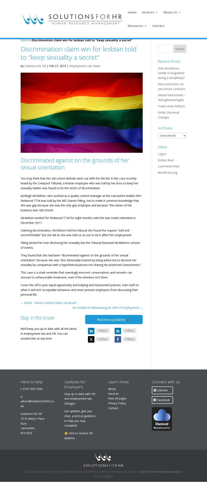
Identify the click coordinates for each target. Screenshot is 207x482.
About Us (170, 12)
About (112, 389)
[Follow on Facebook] (118, 339)
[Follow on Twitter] (91, 339)
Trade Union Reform (171, 106)
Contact (158, 26)
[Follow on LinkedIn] (91, 331)
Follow (102, 330)
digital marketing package (159, 472)
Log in (162, 154)
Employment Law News (84, 66)
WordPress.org (167, 172)
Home (132, 12)
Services (148, 12)
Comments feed (168, 166)
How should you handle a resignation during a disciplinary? (171, 73)
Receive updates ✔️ (114, 319)
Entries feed (165, 160)
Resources (135, 26)
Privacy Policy (117, 403)
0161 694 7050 (32, 389)
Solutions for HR (35, 66)
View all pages (117, 398)
